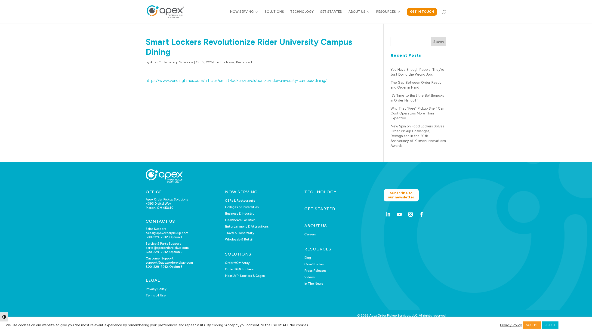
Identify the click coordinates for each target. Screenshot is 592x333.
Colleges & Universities (242, 207)
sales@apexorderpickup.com (167, 233)
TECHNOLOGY (302, 12)
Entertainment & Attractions (247, 226)
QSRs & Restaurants (240, 201)
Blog (307, 258)
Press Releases (315, 271)
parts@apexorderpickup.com (167, 248)
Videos (309, 277)
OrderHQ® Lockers (239, 269)
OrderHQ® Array (237, 263)
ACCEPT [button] (532, 325)
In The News (225, 62)
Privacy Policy (156, 289)
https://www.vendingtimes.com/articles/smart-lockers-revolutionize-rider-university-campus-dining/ (236, 80)
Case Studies (314, 264)
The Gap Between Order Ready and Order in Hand (416, 84)
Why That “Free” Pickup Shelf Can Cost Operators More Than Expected (417, 113)
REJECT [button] (550, 325)
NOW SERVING (242, 12)
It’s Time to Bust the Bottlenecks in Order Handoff (417, 97)
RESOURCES (386, 12)
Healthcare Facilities (240, 220)
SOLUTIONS (274, 12)
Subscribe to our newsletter (401, 195)
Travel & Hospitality (239, 233)
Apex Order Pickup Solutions (171, 62)
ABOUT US (356, 12)
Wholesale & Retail (239, 239)
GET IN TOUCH (422, 12)
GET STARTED (331, 12)
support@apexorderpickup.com (169, 263)
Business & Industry (239, 214)
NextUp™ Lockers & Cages (245, 276)
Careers (310, 234)
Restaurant (244, 62)
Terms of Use (156, 295)
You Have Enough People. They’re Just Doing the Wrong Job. (417, 72)
